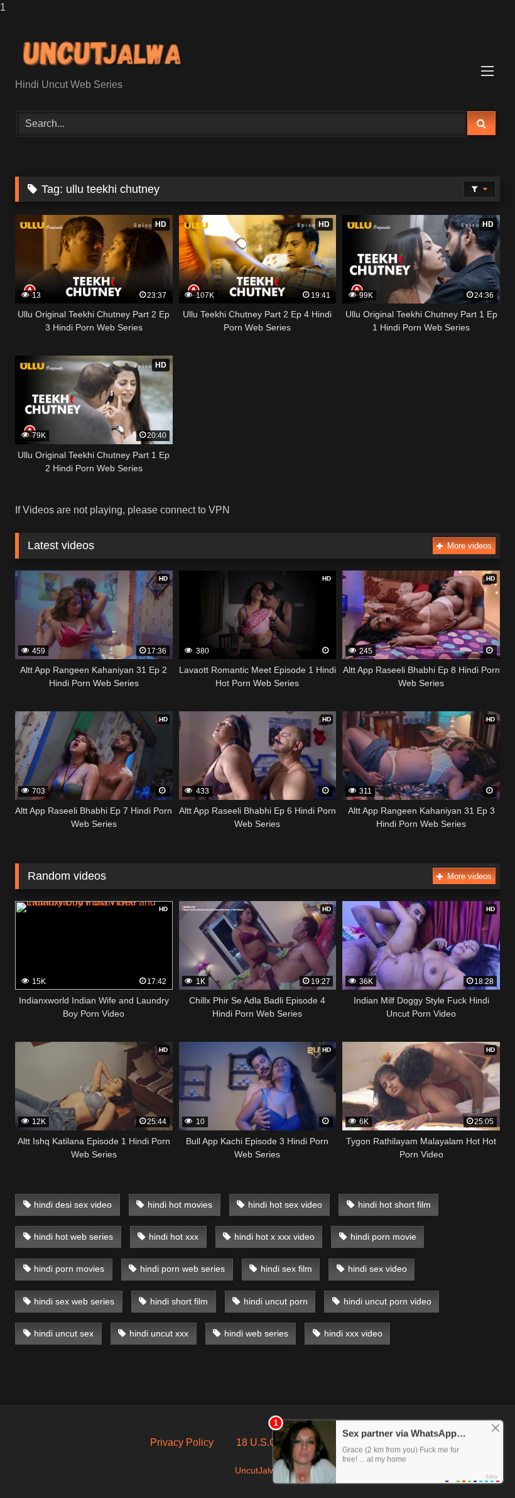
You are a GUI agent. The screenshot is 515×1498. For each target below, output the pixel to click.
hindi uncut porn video (387, 1301)
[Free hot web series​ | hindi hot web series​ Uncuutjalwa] (257, 51)
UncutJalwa (258, 1470)
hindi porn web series (182, 1269)
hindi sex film (286, 1269)
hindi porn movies (69, 1269)
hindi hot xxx (173, 1237)
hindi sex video (377, 1269)
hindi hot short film (394, 1205)
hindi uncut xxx (158, 1333)
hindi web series (256, 1333)
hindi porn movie (383, 1237)
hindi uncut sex (64, 1333)
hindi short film (179, 1301)
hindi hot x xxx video (274, 1237)
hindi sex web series (74, 1301)
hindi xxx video (353, 1333)
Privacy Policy (182, 1442)
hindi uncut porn (276, 1301)
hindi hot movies (180, 1205)
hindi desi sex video (73, 1205)
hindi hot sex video (285, 1205)
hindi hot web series (73, 1237)
